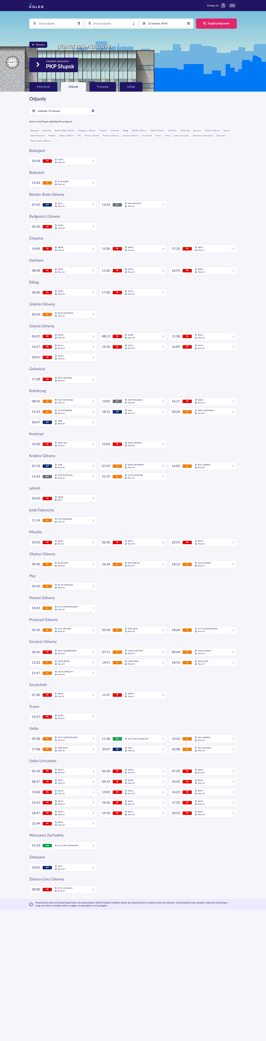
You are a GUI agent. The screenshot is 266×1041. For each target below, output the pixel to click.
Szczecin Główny (131, 136)
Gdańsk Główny (139, 131)
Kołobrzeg (185, 131)
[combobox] (57, 23)
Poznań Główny (92, 136)
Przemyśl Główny (111, 136)
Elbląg (125, 131)
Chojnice (103, 131)
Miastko (52, 136)
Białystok (47, 131)
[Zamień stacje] (133, 23)
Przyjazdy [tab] (103, 86)
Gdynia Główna (157, 131)
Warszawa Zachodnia (203, 136)
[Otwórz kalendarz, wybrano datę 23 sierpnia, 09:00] (188, 23)
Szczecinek (147, 136)
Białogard (34, 131)
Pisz (79, 136)
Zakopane (220, 136)
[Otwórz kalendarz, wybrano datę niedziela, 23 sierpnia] (93, 111)
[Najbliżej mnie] (79, 23)
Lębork (226, 131)
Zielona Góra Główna (40, 141)
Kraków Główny (212, 131)
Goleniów (172, 131)
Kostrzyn (197, 131)
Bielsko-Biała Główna (65, 131)
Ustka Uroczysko (181, 136)
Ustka (167, 136)
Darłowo (115, 131)
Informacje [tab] (43, 86)
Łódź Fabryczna (37, 136)
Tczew (158, 136)
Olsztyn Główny (66, 136)
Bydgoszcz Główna (87, 131)
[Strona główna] (36, 5)
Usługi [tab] (131, 86)
